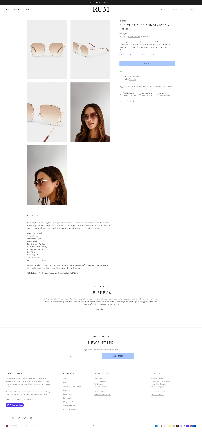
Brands (17, 9)
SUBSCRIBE (118, 356)
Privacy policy (67, 394)
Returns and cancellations (71, 409)
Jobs (64, 382)
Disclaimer (66, 390)
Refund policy (67, 398)
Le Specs (123, 21)
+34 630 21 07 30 (158, 392)
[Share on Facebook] (127, 101)
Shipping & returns (69, 402)
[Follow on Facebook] (7, 418)
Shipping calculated (134, 36)
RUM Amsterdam (137, 76)
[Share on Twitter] (130, 101)
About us (66, 379)
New (8, 9)
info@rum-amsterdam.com (102, 394)
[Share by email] (137, 101)
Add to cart (147, 64)
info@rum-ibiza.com (158, 394)
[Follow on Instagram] (13, 418)
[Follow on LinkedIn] (31, 418)
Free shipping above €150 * (101, 2)
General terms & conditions (72, 386)
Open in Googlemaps (101, 387)
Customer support (69, 405)
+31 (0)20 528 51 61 (101, 392)
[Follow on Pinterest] (19, 418)
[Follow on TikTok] (25, 418)
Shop (28, 9)
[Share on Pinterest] (134, 101)
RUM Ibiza (132, 79)
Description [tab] (33, 215)
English (162, 9)
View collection (101, 309)
